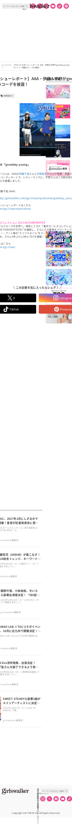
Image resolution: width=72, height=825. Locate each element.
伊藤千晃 (24, 173)
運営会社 (38, 789)
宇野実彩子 (43, 173)
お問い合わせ (38, 797)
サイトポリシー (38, 801)
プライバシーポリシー (38, 805)
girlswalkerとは (39, 793)
